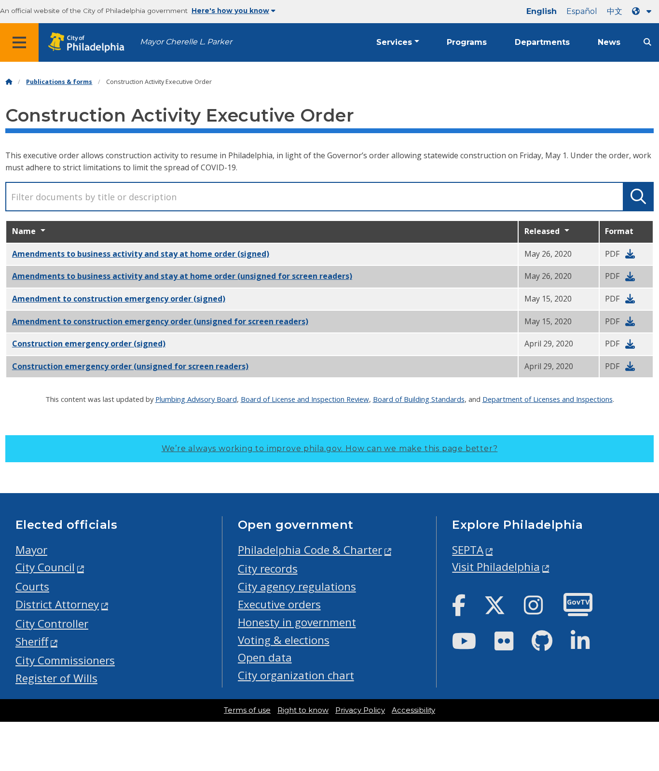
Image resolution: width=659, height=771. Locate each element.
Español (581, 11)
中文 (614, 11)
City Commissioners (65, 660)
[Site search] (647, 42)
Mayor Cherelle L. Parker (186, 41)
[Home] (8, 82)
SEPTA (467, 549)
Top (638, 726)
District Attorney (57, 604)
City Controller (51, 623)
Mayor (31, 549)
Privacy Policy (360, 710)
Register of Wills (56, 678)
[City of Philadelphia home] (89, 42)
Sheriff (31, 641)
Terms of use (247, 710)
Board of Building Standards (419, 399)
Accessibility (413, 710)
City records (268, 568)
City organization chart (296, 675)
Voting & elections (284, 640)
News (609, 42)
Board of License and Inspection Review (305, 399)
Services (394, 42)
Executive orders (279, 604)
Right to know (303, 710)
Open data (265, 657)
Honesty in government (297, 622)
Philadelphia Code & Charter (310, 549)
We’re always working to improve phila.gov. (330, 448)
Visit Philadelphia (496, 566)
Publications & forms (59, 82)
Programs (467, 42)
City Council (45, 567)
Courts (32, 586)
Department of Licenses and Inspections (547, 399)
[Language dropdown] (643, 11)
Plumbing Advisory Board (196, 399)
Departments (542, 42)
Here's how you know (230, 10)
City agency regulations (297, 586)
